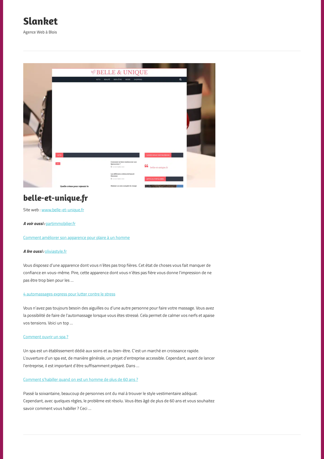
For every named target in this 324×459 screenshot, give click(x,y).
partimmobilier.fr (60, 223)
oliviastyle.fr (56, 251)
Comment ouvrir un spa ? (45, 336)
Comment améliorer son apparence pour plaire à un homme (76, 237)
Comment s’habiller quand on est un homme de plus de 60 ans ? (80, 379)
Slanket (40, 20)
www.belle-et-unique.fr (63, 209)
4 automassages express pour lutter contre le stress (69, 294)
